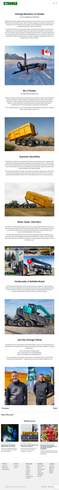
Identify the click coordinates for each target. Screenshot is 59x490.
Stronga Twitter (29, 476)
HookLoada (4, 465)
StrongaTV (28, 478)
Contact (16, 467)
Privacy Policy (44, 486)
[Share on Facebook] (56, 415)
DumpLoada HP (5, 469)
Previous (5, 408)
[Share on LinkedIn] (57, 415)
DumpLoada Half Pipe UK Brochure (40, 474)
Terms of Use (50, 486)
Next (55, 408)
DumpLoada (5, 467)
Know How (16, 465)
